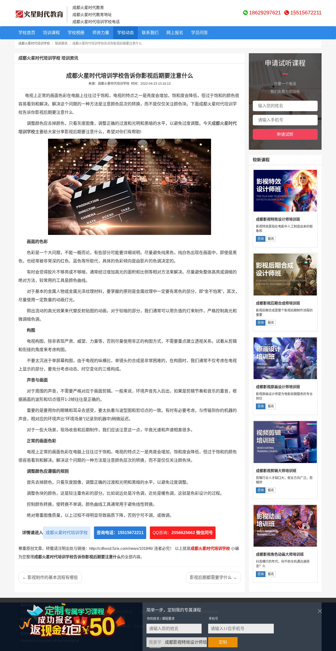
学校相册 (76, 32)
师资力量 (100, 32)
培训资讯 (61, 43)
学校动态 (125, 32)
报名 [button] (271, 239)
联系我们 (150, 32)
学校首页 (26, 32)
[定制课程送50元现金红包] (78, 620)
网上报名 (174, 32)
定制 (223, 642)
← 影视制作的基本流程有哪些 (50, 577)
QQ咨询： (183, 532)
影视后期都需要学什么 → (213, 577)
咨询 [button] (261, 239)
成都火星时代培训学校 (34, 43)
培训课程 (51, 32)
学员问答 (199, 32)
